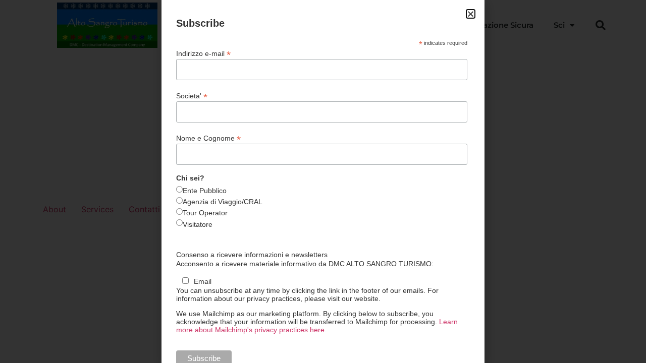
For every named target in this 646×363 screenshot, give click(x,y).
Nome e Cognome (208, 138)
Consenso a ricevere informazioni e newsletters (252, 254)
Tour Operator (205, 213)
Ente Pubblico (205, 191)
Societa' (191, 95)
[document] (323, 181)
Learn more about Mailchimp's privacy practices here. (317, 326)
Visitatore (197, 224)
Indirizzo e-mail (203, 53)
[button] (470, 14)
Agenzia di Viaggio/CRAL (222, 202)
